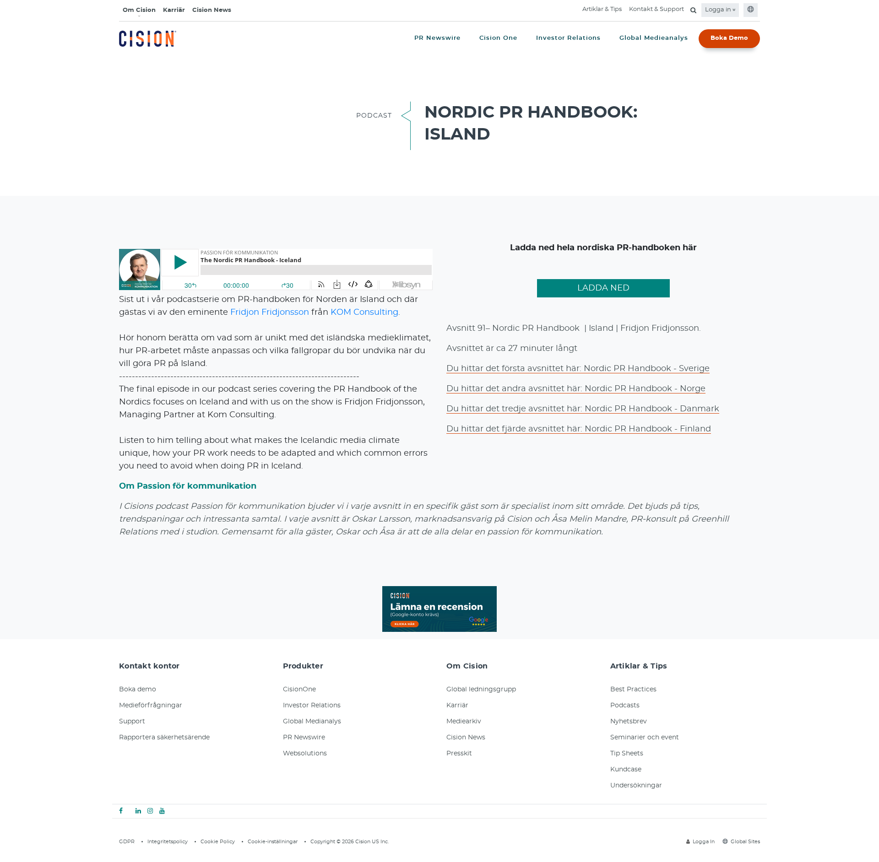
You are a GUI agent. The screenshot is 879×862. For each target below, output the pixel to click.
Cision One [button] (498, 38)
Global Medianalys (312, 721)
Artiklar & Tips (602, 9)
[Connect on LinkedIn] (138, 811)
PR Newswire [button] (437, 38)
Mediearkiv (463, 721)
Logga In (704, 841)
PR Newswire (304, 737)
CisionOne (299, 689)
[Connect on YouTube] (162, 811)
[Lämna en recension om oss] (439, 607)
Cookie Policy (218, 841)
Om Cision (139, 10)
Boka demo (137, 689)
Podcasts (625, 705)
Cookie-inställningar (273, 841)
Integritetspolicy (167, 841)
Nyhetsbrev (628, 721)
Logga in (718, 10)
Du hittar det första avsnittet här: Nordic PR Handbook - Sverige (578, 369)
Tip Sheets (626, 753)
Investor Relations (312, 705)
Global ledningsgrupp (481, 689)
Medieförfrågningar (150, 705)
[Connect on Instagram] (150, 811)
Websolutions (305, 753)
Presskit (459, 753)
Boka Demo (729, 38)
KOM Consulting (364, 312)
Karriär (174, 10)
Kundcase (625, 769)
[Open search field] (693, 10)
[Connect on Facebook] (121, 811)
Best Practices (633, 689)
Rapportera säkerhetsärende (164, 737)
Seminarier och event (644, 737)
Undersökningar (636, 785)
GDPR (127, 841)
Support (132, 721)
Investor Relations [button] (568, 38)
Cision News (211, 10)
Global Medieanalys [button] (653, 38)
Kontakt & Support (656, 9)
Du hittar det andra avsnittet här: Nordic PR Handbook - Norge (575, 389)
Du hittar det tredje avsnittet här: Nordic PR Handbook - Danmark (582, 409)
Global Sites (745, 841)
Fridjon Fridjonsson (269, 312)
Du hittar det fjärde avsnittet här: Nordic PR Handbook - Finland (578, 429)
